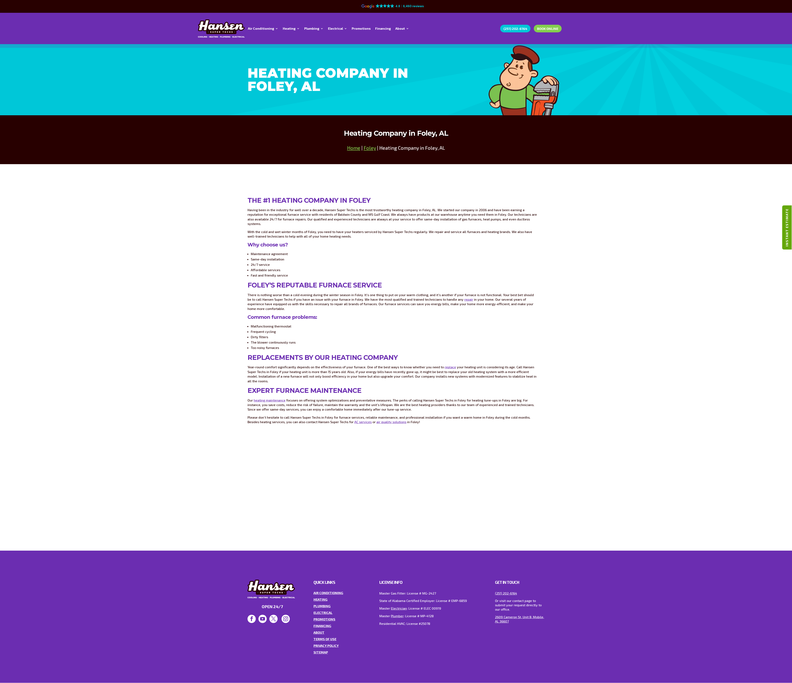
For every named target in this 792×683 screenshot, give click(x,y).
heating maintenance (269, 400)
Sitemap (321, 652)
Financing (383, 28)
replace (450, 367)
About (400, 28)
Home (353, 148)
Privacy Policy (326, 646)
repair (468, 299)
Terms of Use (325, 639)
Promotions (361, 28)
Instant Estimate (787, 227)
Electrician (399, 608)
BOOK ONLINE (547, 29)
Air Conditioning (261, 28)
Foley (370, 148)
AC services (363, 422)
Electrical (335, 28)
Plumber (397, 616)
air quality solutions (391, 422)
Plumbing (311, 28)
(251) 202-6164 (515, 29)
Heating (289, 28)
